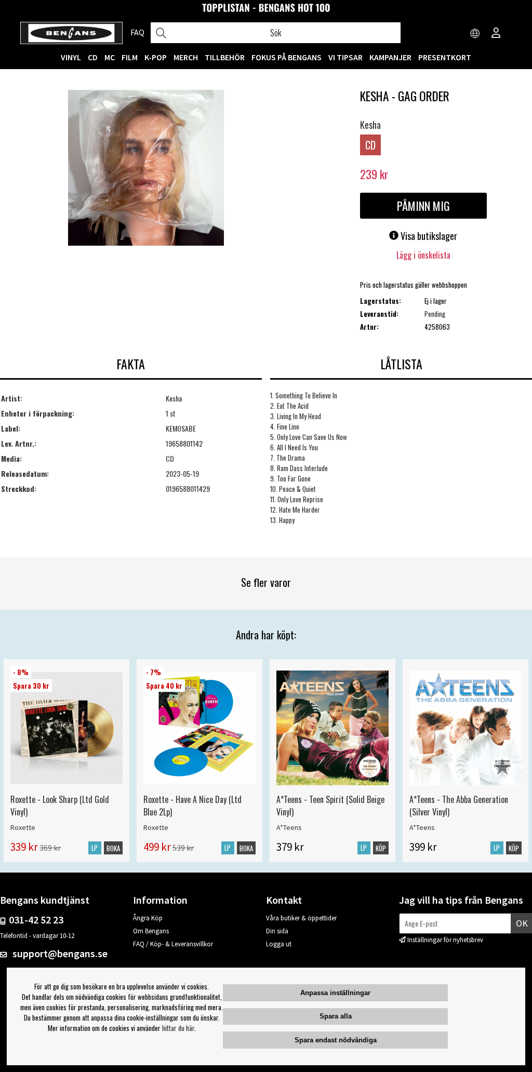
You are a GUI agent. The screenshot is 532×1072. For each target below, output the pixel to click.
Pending (434, 314)
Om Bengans (151, 931)
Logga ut (278, 944)
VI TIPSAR (345, 57)
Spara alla (336, 1016)
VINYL (71, 57)
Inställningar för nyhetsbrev (445, 939)
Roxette (22, 827)
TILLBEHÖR (225, 57)
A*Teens (289, 827)
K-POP (155, 57)
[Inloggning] (496, 34)
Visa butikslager (427, 236)
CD (93, 57)
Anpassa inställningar (335, 993)
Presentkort (444, 57)
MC (109, 57)
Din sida (277, 931)
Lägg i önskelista (423, 255)
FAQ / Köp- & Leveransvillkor (173, 944)
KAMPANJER (390, 57)
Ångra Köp (148, 918)
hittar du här (178, 1028)
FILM (130, 57)
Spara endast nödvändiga (336, 1040)
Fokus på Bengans (286, 57)
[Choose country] (475, 33)
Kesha (370, 124)
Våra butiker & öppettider (301, 918)
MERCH (186, 57)
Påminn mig (423, 205)
